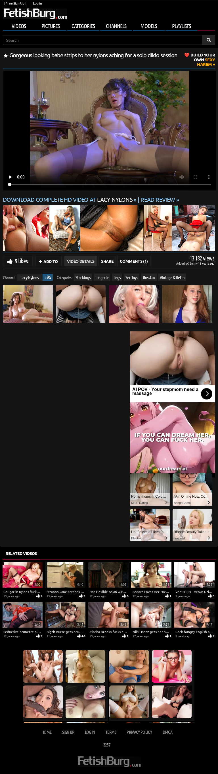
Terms (111, 732)
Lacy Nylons (29, 277)
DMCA (167, 732)
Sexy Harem (202, 59)
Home (46, 732)
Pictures (50, 25)
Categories (83, 25)
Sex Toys (131, 277)
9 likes (21, 260)
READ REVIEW (158, 199)
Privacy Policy (139, 732)
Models (149, 25)
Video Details (81, 261)
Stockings (83, 277)
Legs (117, 277)
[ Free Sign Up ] (15, 3)
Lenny (194, 263)
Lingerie (101, 277)
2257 (106, 744)
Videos (19, 25)
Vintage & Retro (172, 277)
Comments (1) (134, 261)
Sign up (68, 732)
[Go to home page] (35, 14)
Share (107, 261)
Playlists (181, 25)
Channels (116, 25)
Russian (149, 277)
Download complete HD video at (68, 199)
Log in (37, 3)
